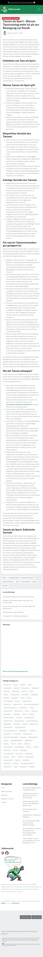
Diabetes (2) (24, 691)
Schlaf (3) (20, 743)
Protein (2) (6, 740)
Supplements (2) (28, 753)
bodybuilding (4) (15, 691)
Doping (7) (6, 694)
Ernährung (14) (15, 697)
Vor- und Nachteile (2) (8, 760)
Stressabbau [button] (26, 581)
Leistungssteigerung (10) (31, 720)
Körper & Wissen (6, 791)
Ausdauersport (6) (26, 688)
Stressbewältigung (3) (8, 753)
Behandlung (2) (35, 688)
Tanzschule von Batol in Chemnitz (18, 404)
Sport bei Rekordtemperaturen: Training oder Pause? (18, 597)
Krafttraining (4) (7, 714)
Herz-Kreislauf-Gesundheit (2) (10, 707)
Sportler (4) (36, 747)
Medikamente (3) (7, 724)
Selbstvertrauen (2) (8, 747)
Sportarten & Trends (7, 799)
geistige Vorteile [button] (14, 577)
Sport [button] (17, 581)
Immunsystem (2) (23, 707)
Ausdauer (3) (16, 688)
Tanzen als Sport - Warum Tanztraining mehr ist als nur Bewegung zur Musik (31, 840)
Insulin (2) (32, 707)
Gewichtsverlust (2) (17, 704)
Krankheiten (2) (16, 714)
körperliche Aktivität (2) (9, 717)
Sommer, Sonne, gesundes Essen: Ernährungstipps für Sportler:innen (31, 803)
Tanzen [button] (34, 581)
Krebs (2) (25, 714)
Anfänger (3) (22, 684)
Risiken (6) (6, 743)
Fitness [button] (4, 577)
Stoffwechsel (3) (7, 750)
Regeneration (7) (28, 740)
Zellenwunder (14, 9)
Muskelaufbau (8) (7, 734)
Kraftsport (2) (34, 711)
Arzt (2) (29, 684)
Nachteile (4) (23, 737)
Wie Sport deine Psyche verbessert (13, 612)
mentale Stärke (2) (23, 730)
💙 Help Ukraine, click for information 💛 (21, 2)
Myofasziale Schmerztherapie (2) (11, 737)
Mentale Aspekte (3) (8, 727)
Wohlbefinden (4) (7, 766)
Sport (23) (28, 747)
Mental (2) (25, 724)
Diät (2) (31, 691)
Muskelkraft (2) (17, 734)
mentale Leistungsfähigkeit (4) (10, 730)
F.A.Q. (3, 788)
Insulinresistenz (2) (8, 711)
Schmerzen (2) (27, 743)
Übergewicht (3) (23, 766)
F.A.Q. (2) (22, 697)
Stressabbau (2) (23, 750)
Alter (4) (16, 684)
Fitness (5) (17, 701)
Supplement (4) (19, 753)
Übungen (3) (32, 766)
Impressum (36, 917)
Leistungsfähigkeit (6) (29, 717)
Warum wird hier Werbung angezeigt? (15, 671)
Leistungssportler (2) (19, 720)
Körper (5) (31, 714)
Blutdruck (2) (6, 691)
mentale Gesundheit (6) (20, 727)
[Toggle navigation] (39, 9)
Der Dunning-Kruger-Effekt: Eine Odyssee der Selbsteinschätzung (31, 823)
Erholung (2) (6, 697)
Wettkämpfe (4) (7, 763)
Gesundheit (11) (7, 704)
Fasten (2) (29, 697)
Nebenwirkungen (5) (32, 737)
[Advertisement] (21, 648)
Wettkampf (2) (26, 760)
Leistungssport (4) (8, 720)
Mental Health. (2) (34, 724)
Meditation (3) (17, 724)
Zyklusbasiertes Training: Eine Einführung (15, 616)
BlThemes (16, 903)
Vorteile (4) (18, 760)
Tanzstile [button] (4, 585)
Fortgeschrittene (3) (26, 701)
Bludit (3, 903)
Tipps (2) (13, 756)
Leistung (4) (19, 717)
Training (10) (20, 756)
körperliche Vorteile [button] (27, 577)
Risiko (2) (13, 743)
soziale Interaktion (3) (19, 747)
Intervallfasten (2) (18, 711)
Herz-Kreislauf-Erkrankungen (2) (31, 704)
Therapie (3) (6, 756)
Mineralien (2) (33, 730)
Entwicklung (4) (34, 694)
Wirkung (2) (15, 763)
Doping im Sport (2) (15, 694)
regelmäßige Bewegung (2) (16, 740)
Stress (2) (15, 750)
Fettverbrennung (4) (8, 701)
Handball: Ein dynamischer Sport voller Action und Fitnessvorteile (30, 795)
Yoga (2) (15, 766)
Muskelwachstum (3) (27, 734)
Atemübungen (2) (7, 688)
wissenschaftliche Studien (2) (27, 763)
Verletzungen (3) (29, 756)
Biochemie (4, 795)
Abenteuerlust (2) (7, 684)
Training (3, 802)
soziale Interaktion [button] (7, 581)
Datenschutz (25, 917)
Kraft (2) (27, 711)
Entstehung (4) (25, 694)
